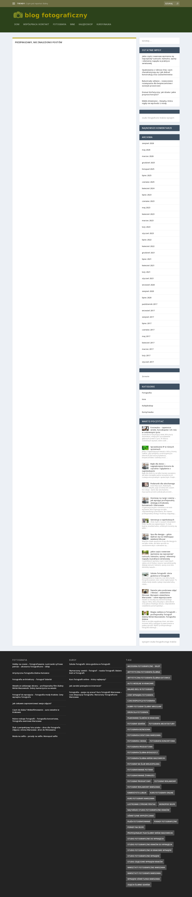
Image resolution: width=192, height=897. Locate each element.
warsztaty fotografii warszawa (144, 873)
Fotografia (59, 24)
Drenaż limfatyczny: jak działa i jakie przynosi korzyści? (159, 93)
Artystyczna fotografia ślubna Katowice (30, 673)
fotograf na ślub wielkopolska (143, 764)
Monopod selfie (167, 804)
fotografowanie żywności (140, 775)
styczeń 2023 (148, 233)
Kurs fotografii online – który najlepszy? (87, 679)
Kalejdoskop (86, 24)
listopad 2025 (148, 169)
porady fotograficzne (165, 821)
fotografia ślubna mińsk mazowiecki (146, 758)
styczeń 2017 (148, 362)
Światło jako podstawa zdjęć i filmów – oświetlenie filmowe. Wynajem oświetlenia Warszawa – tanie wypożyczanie (159, 594)
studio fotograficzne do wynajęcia (145, 838)
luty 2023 (146, 227)
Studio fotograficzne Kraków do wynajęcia (149, 844)
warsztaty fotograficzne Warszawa (146, 867)
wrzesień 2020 (148, 285)
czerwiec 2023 (148, 201)
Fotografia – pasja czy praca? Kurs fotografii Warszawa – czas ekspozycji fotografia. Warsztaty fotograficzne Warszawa (95, 694)
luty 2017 (146, 355)
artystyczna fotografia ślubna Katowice (148, 677)
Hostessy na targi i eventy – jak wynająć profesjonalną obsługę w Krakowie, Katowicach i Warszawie (159, 501)
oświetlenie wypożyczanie (140, 815)
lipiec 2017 (146, 323)
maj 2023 (146, 207)
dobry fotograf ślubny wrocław (144, 706)
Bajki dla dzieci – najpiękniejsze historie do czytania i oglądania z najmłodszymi (158, 467)
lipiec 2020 (146, 297)
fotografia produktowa (139, 746)
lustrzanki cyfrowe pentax (141, 804)
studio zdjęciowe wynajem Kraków (145, 861)
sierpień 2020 (148, 291)
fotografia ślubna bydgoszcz (142, 752)
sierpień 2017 (148, 317)
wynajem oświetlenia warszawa (143, 879)
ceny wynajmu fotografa (140, 695)
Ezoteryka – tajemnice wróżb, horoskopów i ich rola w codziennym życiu (159, 429)
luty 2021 (146, 272)
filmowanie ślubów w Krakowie (143, 718)
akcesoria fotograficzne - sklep (143, 666)
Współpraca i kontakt (36, 24)
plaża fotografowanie (138, 821)
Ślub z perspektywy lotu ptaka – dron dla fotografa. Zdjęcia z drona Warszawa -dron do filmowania (36, 728)
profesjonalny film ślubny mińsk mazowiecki (150, 833)
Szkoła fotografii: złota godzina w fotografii (161, 574)
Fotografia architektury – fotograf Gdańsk (32, 679)
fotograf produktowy (139, 781)
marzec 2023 (147, 220)
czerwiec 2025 (148, 182)
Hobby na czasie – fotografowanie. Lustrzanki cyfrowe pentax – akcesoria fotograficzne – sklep (37, 665)
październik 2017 (149, 304)
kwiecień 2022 (148, 246)
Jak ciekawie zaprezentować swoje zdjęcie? (31, 703)
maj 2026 (146, 150)
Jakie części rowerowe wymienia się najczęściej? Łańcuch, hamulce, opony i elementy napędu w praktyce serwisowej (159, 60)
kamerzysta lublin (136, 792)
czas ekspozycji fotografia (141, 700)
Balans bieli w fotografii (140, 689)
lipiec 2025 (146, 175)
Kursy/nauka (104, 24)
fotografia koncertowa (162, 741)
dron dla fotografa (137, 712)
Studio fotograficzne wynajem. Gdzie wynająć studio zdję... (50, 3)
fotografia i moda (136, 741)
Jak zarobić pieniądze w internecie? (85, 686)
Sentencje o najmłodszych (162, 519)
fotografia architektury (161, 723)
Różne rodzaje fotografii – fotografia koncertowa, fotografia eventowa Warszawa (35, 719)
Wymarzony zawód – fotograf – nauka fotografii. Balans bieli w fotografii (95, 671)
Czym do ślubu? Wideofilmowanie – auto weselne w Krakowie (35, 711)
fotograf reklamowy (165, 781)
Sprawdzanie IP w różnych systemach (162, 448)
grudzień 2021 (148, 252)
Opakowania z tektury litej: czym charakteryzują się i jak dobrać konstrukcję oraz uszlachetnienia (157, 72)
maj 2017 (146, 336)
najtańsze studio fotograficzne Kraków (148, 810)
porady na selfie (135, 827)
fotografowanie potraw (140, 769)
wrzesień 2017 (148, 310)
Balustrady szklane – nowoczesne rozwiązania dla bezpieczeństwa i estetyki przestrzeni (157, 83)
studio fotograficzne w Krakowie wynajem (149, 850)
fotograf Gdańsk (136, 723)
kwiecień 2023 (148, 214)
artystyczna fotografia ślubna (143, 672)
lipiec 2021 (146, 259)
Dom (16, 24)
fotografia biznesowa (138, 729)
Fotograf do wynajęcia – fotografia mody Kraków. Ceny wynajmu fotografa (37, 695)
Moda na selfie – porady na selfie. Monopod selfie (34, 736)
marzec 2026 (147, 156)
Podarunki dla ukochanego (162, 483)
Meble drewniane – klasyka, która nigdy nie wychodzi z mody (157, 102)
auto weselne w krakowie (140, 683)
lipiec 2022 (146, 239)
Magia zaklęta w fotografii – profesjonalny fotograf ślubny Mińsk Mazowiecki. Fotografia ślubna (159, 615)
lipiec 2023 (146, 195)
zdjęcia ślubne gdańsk (138, 884)
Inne (72, 24)
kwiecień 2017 (148, 342)
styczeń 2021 (148, 278)
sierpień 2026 (148, 143)
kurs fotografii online (161, 792)
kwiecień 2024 (148, 188)
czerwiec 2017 (148, 329)
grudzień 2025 (148, 162)
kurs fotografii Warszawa (140, 798)
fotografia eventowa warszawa (144, 735)
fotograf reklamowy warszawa (143, 787)
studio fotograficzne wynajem (143, 856)
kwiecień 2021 (148, 265)
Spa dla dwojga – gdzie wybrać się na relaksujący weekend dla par (162, 536)
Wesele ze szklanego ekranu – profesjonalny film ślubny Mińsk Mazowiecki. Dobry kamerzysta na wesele (37, 687)
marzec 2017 (147, 349)
